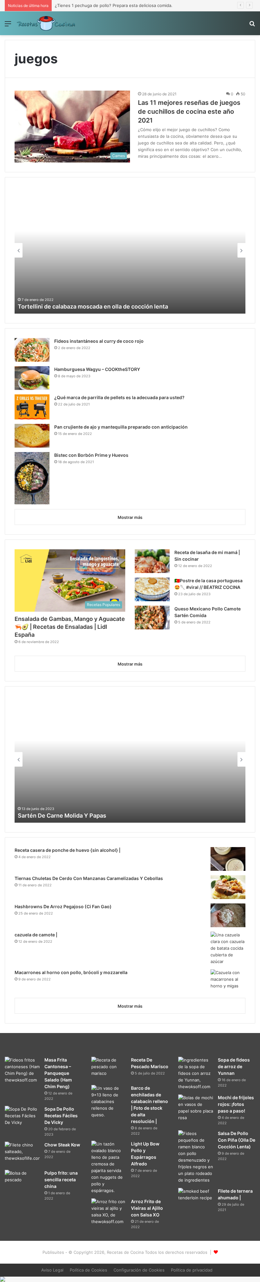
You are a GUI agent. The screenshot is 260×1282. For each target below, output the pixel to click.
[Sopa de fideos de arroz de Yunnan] (195, 1073)
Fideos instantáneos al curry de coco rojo (99, 341)
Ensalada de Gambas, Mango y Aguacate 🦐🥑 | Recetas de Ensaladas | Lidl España (70, 626)
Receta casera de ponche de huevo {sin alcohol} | (67, 850)
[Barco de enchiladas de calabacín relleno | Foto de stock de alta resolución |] (108, 1101)
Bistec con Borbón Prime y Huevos (91, 455)
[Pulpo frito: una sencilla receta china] (22, 1182)
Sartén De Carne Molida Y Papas (62, 815)
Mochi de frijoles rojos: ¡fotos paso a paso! (236, 1104)
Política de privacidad (191, 1269)
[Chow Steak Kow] (22, 1153)
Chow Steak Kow (62, 1144)
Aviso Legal (52, 1269)
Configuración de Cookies (139, 1269)
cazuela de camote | (36, 934)
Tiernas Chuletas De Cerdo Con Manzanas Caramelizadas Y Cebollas (89, 878)
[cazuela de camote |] (228, 948)
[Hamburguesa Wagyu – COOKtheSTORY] (32, 378)
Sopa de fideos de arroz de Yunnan (234, 1066)
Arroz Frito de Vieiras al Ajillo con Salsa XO (147, 1208)
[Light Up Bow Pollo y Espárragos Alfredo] (108, 1167)
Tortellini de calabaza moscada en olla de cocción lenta (93, 306)
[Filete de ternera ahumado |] (195, 1199)
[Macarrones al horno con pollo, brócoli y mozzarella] (228, 981)
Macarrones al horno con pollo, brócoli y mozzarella (71, 972)
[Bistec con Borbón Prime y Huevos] (32, 478)
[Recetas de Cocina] (46, 23)
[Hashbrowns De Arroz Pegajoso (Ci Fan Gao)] (228, 915)
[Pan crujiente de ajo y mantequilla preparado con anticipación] (32, 436)
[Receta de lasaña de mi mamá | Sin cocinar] (152, 561)
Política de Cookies (88, 1269)
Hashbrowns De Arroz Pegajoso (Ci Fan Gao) (63, 906)
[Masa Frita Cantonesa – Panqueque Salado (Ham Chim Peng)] (22, 1070)
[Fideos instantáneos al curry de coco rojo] (32, 350)
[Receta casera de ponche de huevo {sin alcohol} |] (228, 859)
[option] (130, 250)
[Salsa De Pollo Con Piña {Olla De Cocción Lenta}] (195, 1156)
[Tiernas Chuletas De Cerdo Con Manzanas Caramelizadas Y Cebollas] (228, 887)
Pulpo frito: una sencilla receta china (61, 1179)
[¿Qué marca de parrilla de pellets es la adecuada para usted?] (32, 406)
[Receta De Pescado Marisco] (108, 1069)
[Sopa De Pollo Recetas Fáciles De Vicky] (22, 1118)
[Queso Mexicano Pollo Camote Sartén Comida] (152, 617)
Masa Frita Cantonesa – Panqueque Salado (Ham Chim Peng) (58, 1073)
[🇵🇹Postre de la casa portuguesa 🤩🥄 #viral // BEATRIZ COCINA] (152, 589)
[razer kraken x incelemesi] (130, 1279)
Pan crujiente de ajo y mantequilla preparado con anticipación (121, 427)
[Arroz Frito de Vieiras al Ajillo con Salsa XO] (108, 1211)
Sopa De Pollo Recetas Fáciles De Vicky (61, 1115)
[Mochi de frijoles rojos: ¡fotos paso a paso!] (195, 1107)
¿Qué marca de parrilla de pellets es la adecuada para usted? (119, 397)
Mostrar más (130, 517)
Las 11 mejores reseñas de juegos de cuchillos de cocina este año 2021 (189, 111)
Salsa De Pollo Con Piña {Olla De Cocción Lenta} (236, 1140)
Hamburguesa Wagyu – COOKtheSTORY (97, 369)
